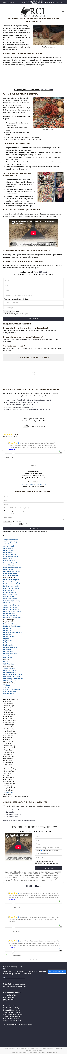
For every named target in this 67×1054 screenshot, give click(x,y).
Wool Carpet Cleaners (10, 691)
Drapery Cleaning (8, 569)
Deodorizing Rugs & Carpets (12, 567)
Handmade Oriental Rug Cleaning (13, 584)
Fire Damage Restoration (11, 575)
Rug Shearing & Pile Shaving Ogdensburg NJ (22, 402)
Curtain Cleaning (8, 565)
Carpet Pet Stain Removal (11, 556)
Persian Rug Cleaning (10, 615)
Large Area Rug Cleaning (11, 588)
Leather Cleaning (8, 590)
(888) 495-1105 (8, 1000)
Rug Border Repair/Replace (12, 626)
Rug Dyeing (7, 630)
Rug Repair (6, 643)
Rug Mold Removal (9, 636)
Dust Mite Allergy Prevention (12, 571)
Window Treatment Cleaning (12, 689)
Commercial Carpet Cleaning (12, 563)
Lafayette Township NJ (13, 810)
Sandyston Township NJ (13, 814)
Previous (2, 450)
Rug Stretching (8, 651)
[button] (63, 11)
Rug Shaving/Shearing (10, 647)
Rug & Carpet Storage (10, 624)
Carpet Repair (7, 558)
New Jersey (9, 974)
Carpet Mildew (7, 552)
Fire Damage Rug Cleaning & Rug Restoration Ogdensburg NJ (28, 409)
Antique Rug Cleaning (10, 542)
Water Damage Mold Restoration (13, 678)
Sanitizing (6, 655)
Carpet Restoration (9, 561)
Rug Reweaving (8, 645)
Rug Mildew (7, 634)
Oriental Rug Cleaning (10, 607)
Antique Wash (7, 544)
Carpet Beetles (8, 548)
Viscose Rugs (8, 792)
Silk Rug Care (7, 657)
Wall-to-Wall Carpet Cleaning (12, 676)
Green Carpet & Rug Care (11, 579)
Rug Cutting (7, 628)
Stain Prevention (8, 664)
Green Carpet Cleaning (10, 582)
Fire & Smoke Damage (10, 573)
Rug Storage (7, 649)
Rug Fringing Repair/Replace (12, 632)
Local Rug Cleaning (9, 592)
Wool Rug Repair (8, 693)
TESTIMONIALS (33, 886)
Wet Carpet (6, 685)
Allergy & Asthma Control (11, 539)
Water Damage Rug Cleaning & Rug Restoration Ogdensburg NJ (28, 400)
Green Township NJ (12, 816)
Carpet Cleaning (8, 550)
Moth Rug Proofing (9, 596)
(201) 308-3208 (38, 1)
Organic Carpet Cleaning (11, 605)
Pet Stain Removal (9, 613)
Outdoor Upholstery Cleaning (12, 611)
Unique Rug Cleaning (10, 670)
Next (64, 450)
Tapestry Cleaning (9, 668)
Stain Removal (7, 662)
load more (33, 465)
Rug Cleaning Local (49, 1052)
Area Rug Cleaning (9, 546)
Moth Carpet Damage (10, 594)
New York (17, 974)
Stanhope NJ (10, 812)
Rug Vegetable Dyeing (10, 653)
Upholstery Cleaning (9, 672)
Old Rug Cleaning (8, 603)
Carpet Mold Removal (10, 554)
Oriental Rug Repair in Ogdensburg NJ (19, 407)
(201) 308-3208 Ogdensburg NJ (33, 484)
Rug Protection (8, 641)
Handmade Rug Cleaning (11, 586)
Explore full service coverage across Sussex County (19, 820)
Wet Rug (6, 687)
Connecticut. (27, 974)
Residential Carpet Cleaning (12, 617)
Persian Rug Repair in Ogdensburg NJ (19, 405)
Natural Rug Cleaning (10, 598)
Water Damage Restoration (11, 681)
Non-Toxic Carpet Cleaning (11, 601)
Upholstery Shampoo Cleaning (12, 674)
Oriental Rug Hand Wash (11, 609)
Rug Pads (6, 638)
